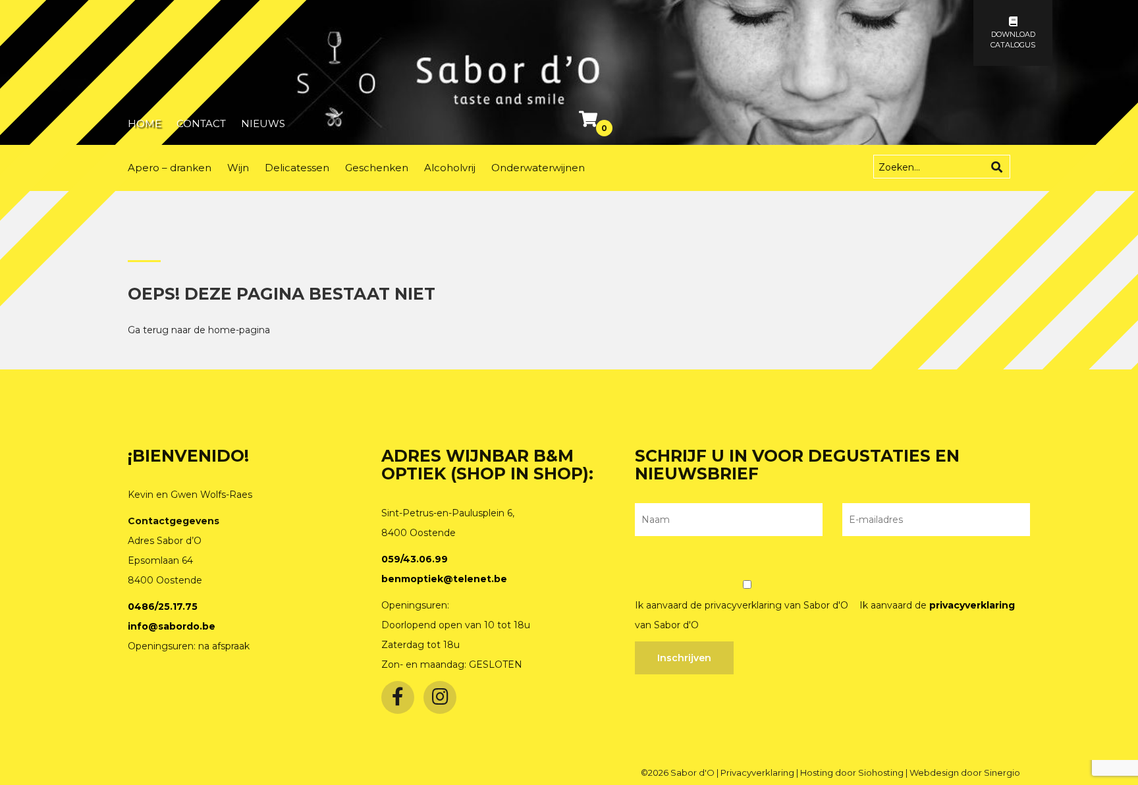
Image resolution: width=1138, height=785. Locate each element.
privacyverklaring (972, 605)
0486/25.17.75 (163, 606)
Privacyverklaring (758, 772)
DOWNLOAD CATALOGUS (1012, 39)
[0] (590, 122)
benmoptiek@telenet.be (444, 579)
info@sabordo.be (171, 626)
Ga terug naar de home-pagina (199, 330)
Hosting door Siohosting (853, 772)
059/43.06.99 (414, 559)
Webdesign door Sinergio (964, 772)
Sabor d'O (693, 772)
